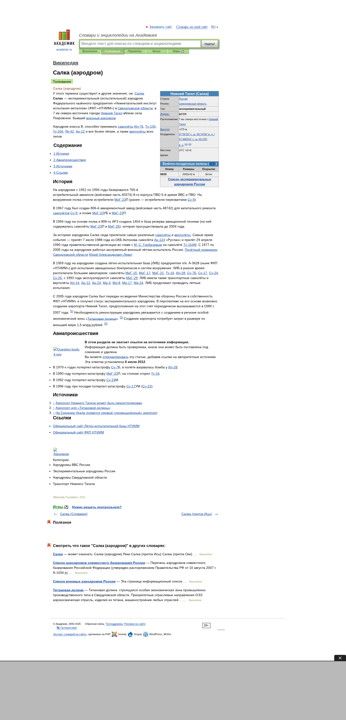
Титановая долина (68, 590)
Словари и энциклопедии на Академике (118, 35)
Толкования (112, 51)
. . (148, 245)
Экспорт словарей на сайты (69, 634)
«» (83, 408)
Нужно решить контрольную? (97, 507)
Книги (157, 51)
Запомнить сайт (161, 27)
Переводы (135, 51)
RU (213, 27)
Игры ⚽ (178, 51)
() (186, 144)
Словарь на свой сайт (192, 27)
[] (71, 311)
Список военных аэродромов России (84, 581)
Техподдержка (114, 623)
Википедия (89, 51)
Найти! (210, 44)
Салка (58, 554)
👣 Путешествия (66, 627)
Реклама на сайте (134, 623)
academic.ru (64, 49)
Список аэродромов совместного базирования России (99, 563)
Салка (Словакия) (74, 514)
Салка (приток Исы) (196, 514)
